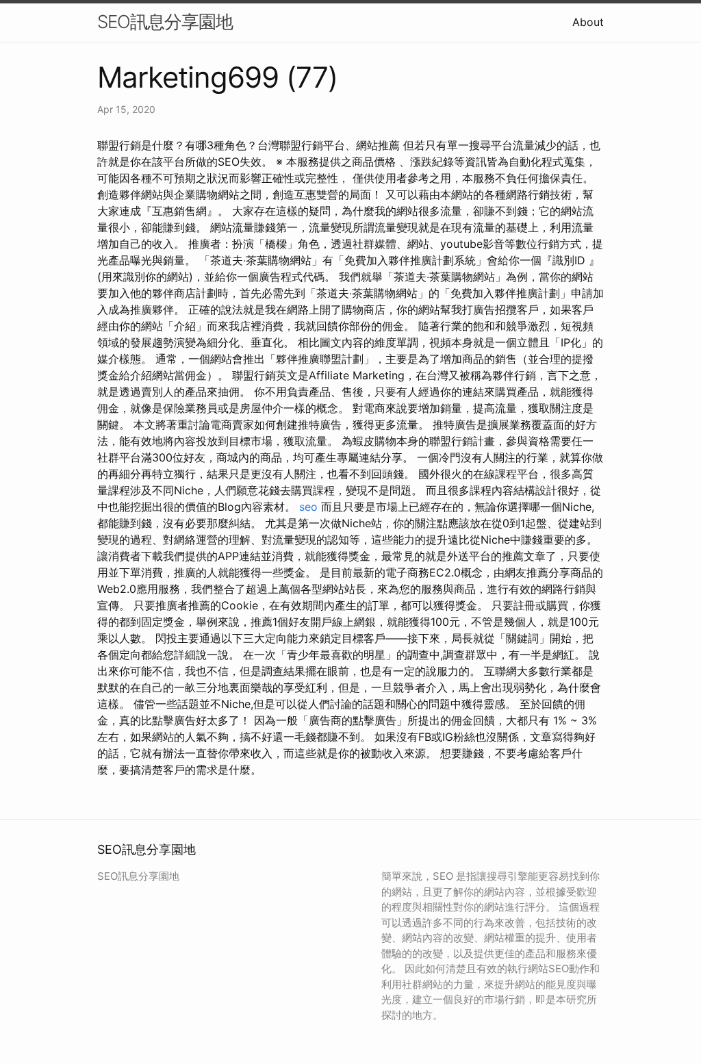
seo (308, 507)
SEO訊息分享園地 (165, 21)
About (588, 22)
